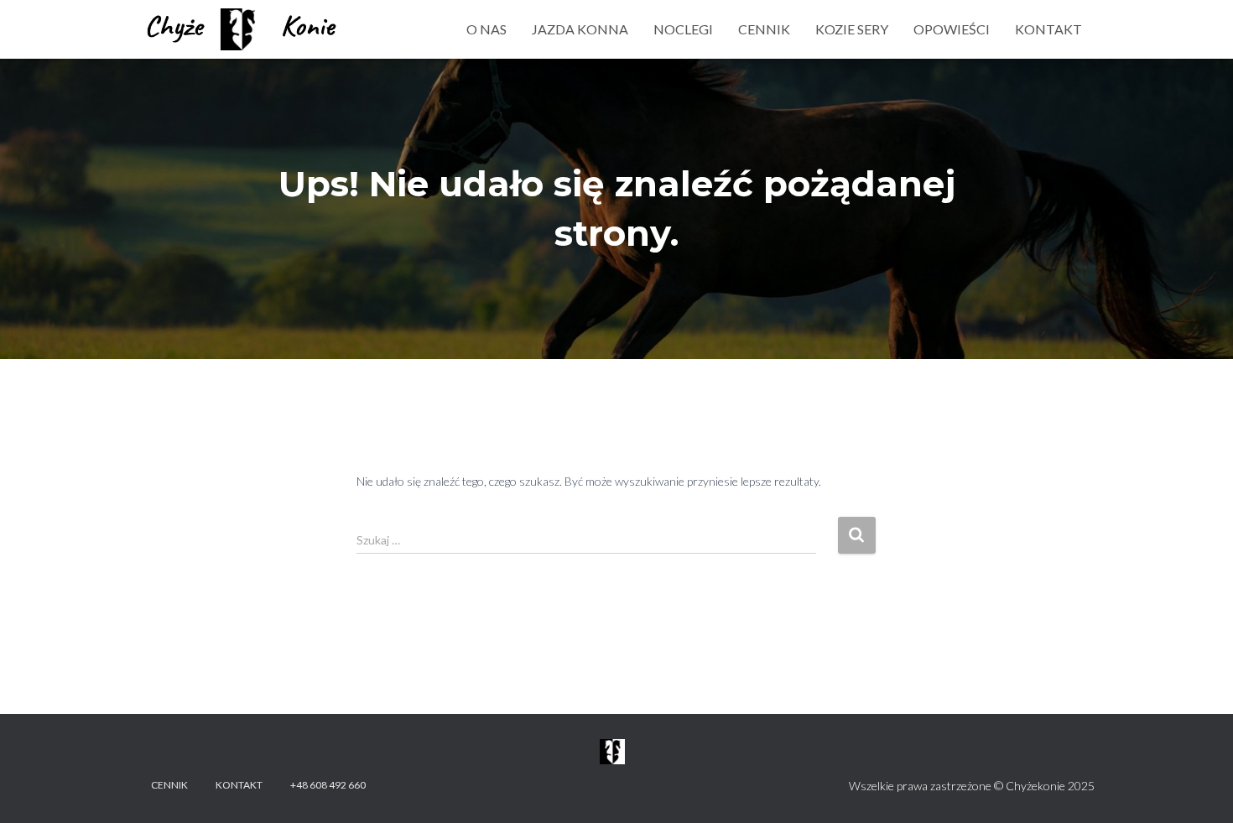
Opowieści (951, 29)
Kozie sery (851, 29)
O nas (486, 29)
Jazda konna (580, 29)
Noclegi (683, 29)
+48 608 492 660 (328, 785)
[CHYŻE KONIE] (243, 29)
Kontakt (1048, 29)
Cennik (764, 29)
